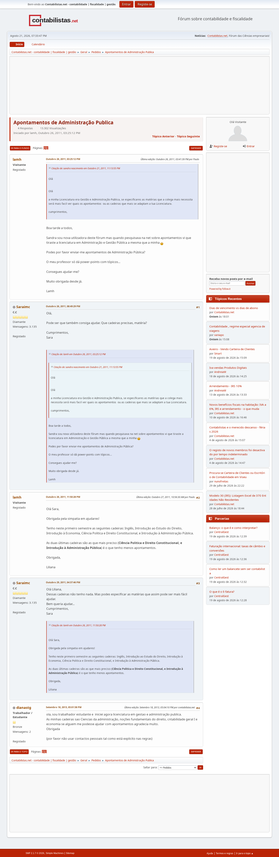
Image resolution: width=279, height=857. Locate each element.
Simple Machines (55, 853)
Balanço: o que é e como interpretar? (233, 528)
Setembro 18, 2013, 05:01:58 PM (63, 707)
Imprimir (196, 148)
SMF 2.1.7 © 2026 (35, 853)
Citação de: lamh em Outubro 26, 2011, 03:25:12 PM (78, 354)
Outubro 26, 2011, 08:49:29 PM (63, 306)
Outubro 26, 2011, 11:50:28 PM (63, 497)
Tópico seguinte (188, 136)
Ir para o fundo (20, 148)
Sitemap (70, 853)
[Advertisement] (126, 85)
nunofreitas (221, 481)
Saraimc (23, 306)
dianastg (23, 707)
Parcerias (222, 518)
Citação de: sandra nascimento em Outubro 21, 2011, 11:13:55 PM (85, 168)
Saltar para (150, 767)
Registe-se (220, 146)
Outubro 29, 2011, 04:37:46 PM (63, 582)
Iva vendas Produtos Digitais (228, 367)
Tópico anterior (163, 136)
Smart (218, 353)
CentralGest (221, 532)
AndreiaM (220, 372)
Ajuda (210, 853)
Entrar (251, 146)
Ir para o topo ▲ (244, 853)
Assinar (251, 283)
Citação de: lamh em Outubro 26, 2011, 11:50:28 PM (78, 625)
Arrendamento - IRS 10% (225, 386)
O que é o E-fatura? (221, 591)
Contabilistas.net (217, 36)
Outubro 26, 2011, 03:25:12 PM (63, 159)
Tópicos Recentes (228, 299)
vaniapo (219, 335)
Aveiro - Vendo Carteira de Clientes (232, 349)
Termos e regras (224, 853)
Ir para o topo (19, 751)
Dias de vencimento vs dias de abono (233, 308)
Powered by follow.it (219, 288)
